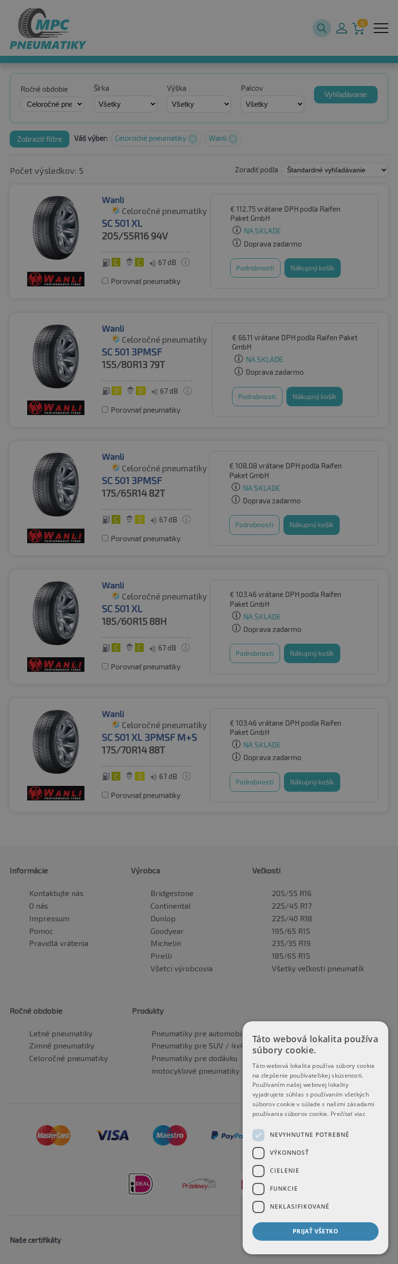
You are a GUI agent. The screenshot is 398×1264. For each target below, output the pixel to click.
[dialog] (315, 1137)
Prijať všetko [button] (315, 1231)
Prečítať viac (348, 1114)
